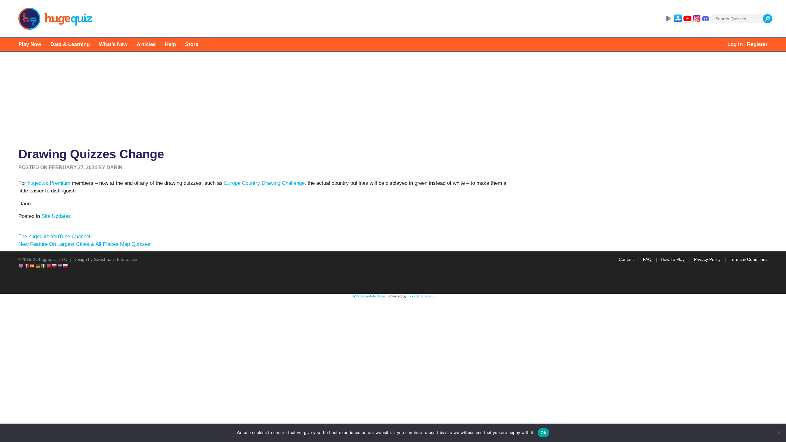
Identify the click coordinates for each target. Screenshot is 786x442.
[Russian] (54, 265)
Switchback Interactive (115, 259)
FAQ (647, 259)
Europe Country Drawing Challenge (264, 183)
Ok (543, 432)
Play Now (29, 44)
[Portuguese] (49, 265)
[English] (21, 265)
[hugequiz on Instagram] (696, 18)
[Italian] (43, 265)
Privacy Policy (707, 259)
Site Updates (56, 216)
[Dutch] (60, 265)
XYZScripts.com (421, 296)
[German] (38, 265)
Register (757, 44)
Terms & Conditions (749, 259)
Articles (146, 44)
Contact (626, 259)
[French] (27, 265)
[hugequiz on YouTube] (687, 18)
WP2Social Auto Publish (369, 296)
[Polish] (65, 265)
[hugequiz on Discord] (705, 18)
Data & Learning (70, 44)
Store (191, 44)
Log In (735, 44)
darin (115, 167)
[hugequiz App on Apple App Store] (678, 18)
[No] (778, 433)
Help (170, 44)
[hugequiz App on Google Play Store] (668, 18)
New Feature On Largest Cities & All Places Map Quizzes (84, 244)
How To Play (673, 259)
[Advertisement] (393, 98)
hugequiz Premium (49, 183)
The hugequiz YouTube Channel (54, 236)
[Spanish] (32, 265)
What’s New (113, 44)
